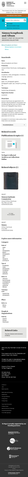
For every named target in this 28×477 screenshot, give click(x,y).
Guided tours (4, 394)
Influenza (5, 278)
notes (4, 267)
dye (3, 257)
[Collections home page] (3, 20)
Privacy (14, 468)
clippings (5, 272)
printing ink (6, 260)
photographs (6, 268)
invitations (5, 270)
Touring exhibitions (6, 396)
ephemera (5, 273)
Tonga (4, 306)
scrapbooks (6, 265)
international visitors (19, 359)
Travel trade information (7, 404)
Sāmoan (5, 287)
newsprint (5, 259)
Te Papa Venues (5, 406)
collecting (5, 285)
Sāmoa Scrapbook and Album (9, 45)
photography (6, 295)
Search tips (9, 28)
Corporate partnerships (6, 410)
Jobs (3, 386)
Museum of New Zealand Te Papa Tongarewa (14, 470)
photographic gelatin (6, 251)
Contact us (4, 384)
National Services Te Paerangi (8, 408)
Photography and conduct (14, 465)
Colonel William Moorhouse (5, 320)
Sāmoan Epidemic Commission (13, 47)
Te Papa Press (4, 400)
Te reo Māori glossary (6, 412)
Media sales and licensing (7, 392)
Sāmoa (6, 49)
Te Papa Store (4, 398)
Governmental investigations (6, 281)
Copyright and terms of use (14, 467)
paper (4, 247)
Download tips (16, 28)
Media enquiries (5, 389)
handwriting (6, 293)
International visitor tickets (14, 15)
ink (3, 249)
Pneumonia (6, 283)
